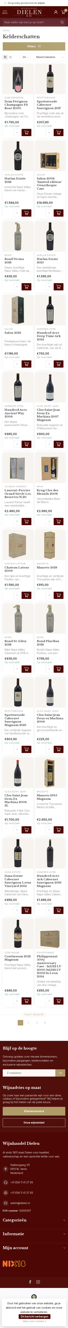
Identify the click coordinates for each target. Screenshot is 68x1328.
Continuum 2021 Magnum (18, 958)
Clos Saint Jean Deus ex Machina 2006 (50, 718)
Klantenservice (34, 1111)
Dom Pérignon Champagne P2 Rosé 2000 (16, 105)
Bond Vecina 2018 (14, 260)
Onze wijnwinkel (34, 1122)
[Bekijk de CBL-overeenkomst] (14, 1260)
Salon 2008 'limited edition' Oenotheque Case (49, 183)
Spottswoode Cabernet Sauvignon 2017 (49, 105)
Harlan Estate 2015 (47, 260)
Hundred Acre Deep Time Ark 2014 (49, 336)
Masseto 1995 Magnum (47, 797)
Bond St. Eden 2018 (15, 643)
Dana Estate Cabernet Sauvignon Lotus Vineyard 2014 (18, 881)
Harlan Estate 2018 (15, 180)
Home (6, 30)
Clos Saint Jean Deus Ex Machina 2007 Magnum (48, 414)
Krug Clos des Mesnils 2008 (47, 492)
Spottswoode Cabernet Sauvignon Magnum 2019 (15, 720)
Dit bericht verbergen (34, 1316)
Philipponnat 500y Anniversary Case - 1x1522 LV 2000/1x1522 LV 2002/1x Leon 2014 (49, 966)
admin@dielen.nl (20, 1203)
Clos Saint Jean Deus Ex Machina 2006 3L (16, 800)
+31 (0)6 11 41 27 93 (21, 1182)
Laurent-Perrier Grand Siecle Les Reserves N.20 (18, 494)
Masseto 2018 (47, 567)
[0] (63, 12)
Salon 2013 (13, 332)
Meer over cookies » (34, 1321)
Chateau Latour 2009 (17, 569)
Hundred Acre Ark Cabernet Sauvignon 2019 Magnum (49, 881)
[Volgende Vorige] (45, 1022)
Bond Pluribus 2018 (48, 643)
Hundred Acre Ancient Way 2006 (16, 413)
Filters (31, 46)
